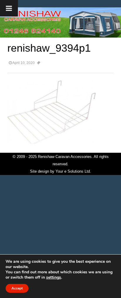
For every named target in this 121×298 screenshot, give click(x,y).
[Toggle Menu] (9, 8)
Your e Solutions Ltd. (73, 171)
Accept (17, 288)
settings (53, 277)
